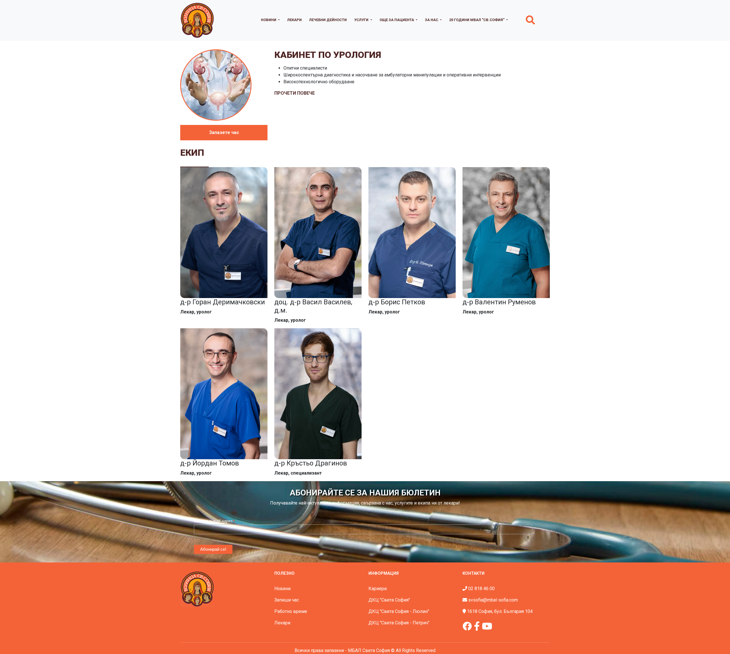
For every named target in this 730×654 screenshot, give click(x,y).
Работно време (290, 611)
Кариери (377, 588)
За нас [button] (432, 20)
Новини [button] (269, 20)
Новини (282, 588)
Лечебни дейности (328, 20)
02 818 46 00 (481, 588)
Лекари (294, 20)
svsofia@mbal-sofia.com (493, 600)
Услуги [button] (361, 20)
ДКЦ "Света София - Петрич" (398, 622)
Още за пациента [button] (397, 20)
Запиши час (286, 600)
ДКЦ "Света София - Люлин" (398, 611)
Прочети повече (294, 93)
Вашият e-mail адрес (214, 521)
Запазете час (224, 132)
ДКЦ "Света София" (389, 600)
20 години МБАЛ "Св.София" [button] (477, 20)
